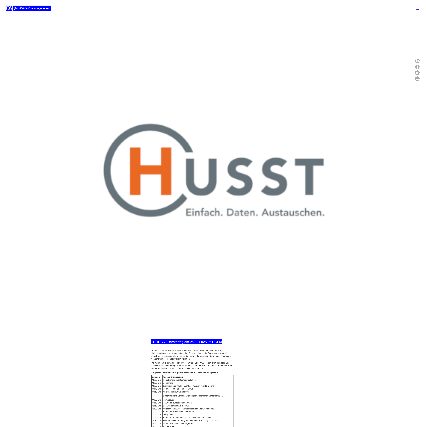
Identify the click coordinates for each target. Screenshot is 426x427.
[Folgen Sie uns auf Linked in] (417, 62)
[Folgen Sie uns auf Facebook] (417, 68)
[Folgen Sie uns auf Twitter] (417, 74)
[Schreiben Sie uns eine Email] (417, 80)
